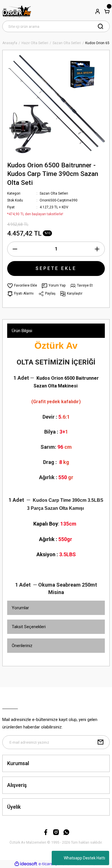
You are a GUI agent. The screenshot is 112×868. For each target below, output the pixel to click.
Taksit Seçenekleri (29, 626)
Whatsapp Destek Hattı (84, 858)
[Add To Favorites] (22, 286)
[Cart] (107, 11)
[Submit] (100, 742)
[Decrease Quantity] (14, 249)
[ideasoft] (25, 864)
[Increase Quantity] (97, 249)
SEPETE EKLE (56, 268)
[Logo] (16, 11)
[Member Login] (98, 11)
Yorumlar (20, 607)
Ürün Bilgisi (22, 330)
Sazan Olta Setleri (54, 193)
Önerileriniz (22, 645)
